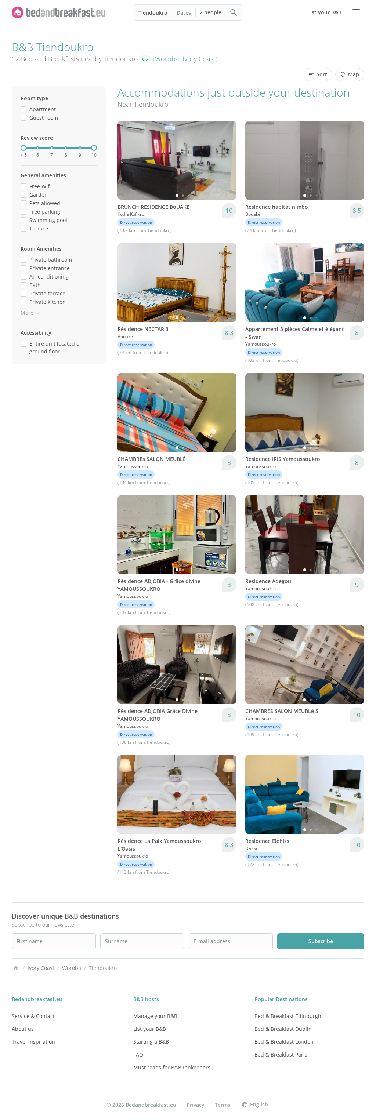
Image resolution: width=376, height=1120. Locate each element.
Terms (222, 1104)
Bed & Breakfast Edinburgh (287, 1015)
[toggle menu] (356, 12)
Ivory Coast (199, 58)
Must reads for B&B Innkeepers (171, 1067)
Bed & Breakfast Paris (280, 1054)
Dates (184, 12)
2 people (210, 12)
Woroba (167, 58)
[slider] (23, 148)
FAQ (138, 1054)
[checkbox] (23, 109)
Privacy (196, 1104)
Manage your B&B (155, 1015)
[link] (59, 12)
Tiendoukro (152, 12)
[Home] (16, 968)
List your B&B (149, 1028)
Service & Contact (33, 1015)
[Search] (234, 12)
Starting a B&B (151, 1041)
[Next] (226, 160)
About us (23, 1028)
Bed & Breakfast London (284, 1041)
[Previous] (127, 160)
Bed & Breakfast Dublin (283, 1028)
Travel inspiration (33, 1041)
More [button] (27, 312)
